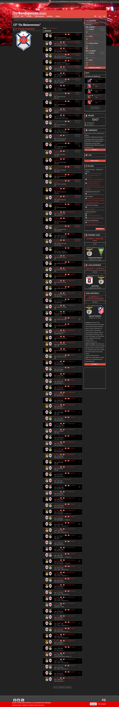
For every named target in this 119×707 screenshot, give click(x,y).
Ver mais (94, 149)
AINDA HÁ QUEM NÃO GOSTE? (95, 217)
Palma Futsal (91, 64)
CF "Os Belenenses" (52, 28)
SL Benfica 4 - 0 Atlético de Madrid (95, 298)
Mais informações (39, 705)
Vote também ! (95, 107)
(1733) (95, 272)
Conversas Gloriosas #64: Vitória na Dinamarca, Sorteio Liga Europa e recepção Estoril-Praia (95, 200)
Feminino (96, 24)
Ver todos (94, 364)
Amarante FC (91, 55)
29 (104, 700)
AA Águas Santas (92, 34)
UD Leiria (90, 48)
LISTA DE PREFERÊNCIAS (93, 215)
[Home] (29, 11)
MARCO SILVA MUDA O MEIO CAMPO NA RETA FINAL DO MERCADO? (94, 175)
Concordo (93, 704)
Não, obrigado (102, 704)
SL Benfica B (91, 57)
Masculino (24, 19)
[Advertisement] (65, 12)
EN (18, 16)
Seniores (31, 19)
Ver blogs (99, 229)
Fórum (58, 16)
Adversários (39, 19)
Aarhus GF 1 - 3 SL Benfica (95, 269)
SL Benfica (91, 31)
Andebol (17, 19)
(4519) (95, 302)
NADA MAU (90, 214)
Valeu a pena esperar (92, 193)
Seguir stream (94, 160)
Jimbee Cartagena (93, 41)
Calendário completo (94, 67)
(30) (96, 244)
